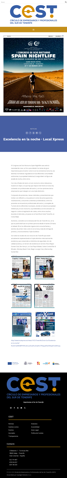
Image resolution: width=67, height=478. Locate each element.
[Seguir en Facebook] (30, 133)
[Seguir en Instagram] (27, 133)
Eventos (11, 430)
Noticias (11, 424)
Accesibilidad (35, 427)
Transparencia (13, 436)
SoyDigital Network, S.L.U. (24, 475)
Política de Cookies (37, 433)
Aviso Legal (35, 430)
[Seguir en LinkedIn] (33, 133)
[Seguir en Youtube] (37, 133)
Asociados (11, 433)
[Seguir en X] (40, 133)
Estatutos (34, 424)
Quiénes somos (13, 427)
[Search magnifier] (66, 2)
